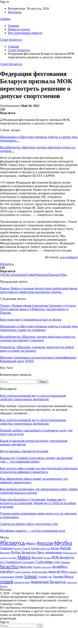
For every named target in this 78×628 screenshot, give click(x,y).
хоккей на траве (22, 582)
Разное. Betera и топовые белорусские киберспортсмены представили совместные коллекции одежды (38, 290)
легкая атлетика (39, 571)
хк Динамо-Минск (61, 576)
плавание (72, 572)
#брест (31, 543)
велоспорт (47, 567)
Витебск (17, 549)
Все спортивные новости (25, 33)
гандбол (7, 571)
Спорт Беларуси (11, 39)
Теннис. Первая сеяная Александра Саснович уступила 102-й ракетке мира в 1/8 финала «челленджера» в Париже (38, 309)
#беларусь (7, 264)
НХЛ (2, 562)
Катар (55, 548)
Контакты (14, 12)
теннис (30, 576)
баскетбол (9, 566)
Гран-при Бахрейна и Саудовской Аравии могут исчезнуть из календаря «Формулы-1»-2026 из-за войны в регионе (38, 503)
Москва (47, 557)
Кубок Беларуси (23, 552)
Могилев (37, 557)
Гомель (26, 548)
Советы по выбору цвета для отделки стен (29, 524)
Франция (65, 562)
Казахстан (45, 548)
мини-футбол (58, 571)
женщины (26, 572)
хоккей (6, 581)
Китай (65, 548)
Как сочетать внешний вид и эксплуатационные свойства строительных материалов (33, 397)
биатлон (26, 567)
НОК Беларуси (62, 557)
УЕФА (57, 562)
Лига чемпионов (49, 552)
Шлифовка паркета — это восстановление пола (32, 530)
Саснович (28, 562)
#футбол (63, 543)
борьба (37, 566)
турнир (43, 576)
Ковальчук (5, 552)
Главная (13, 25)
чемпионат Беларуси (48, 581)
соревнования (7, 576)
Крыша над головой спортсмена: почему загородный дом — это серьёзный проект (36, 459)
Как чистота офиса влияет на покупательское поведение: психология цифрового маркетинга (39, 470)
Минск (24, 556)
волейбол (59, 566)
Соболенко (44, 562)
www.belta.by (69, 257)
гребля (17, 572)
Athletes (5, 19)
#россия (45, 543)
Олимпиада (13, 562)
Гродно (35, 548)
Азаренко (6, 548)
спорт (19, 576)
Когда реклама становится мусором (24, 451)
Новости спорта (19, 29)
